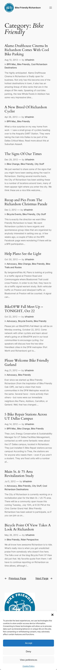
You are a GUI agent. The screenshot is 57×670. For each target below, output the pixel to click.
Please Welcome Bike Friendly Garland (27, 363)
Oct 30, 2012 (11, 259)
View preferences (28, 660)
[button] (52, 614)
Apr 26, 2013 (11, 117)
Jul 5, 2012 (10, 481)
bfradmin (29, 59)
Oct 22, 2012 (11, 316)
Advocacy (12, 263)
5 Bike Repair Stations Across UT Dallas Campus (26, 416)
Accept (28, 643)
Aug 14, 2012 (11, 424)
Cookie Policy (29, 666)
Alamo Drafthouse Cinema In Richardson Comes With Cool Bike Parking (27, 50)
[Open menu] (50, 7)
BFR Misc (11, 64)
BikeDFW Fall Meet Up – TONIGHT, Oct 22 (24, 309)
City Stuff (39, 164)
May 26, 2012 (11, 535)
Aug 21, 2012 (11, 370)
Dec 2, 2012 (10, 209)
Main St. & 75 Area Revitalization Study (19, 474)
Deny (28, 651)
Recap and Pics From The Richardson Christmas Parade (26, 202)
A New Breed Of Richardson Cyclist (26, 109)
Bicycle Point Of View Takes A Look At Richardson (28, 527)
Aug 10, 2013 (11, 59)
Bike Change (13, 164)
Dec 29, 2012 (11, 159)
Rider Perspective (29, 539)
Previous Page (15, 578)
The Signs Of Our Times (23, 154)
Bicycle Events (14, 214)
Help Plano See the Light (23, 254)
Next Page (44, 578)
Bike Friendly (23, 64)
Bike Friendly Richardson (28, 7)
